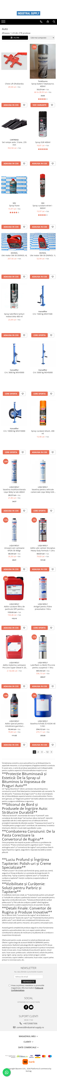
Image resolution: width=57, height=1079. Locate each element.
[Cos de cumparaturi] (48, 21)
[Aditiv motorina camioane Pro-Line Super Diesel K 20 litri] (14, 647)
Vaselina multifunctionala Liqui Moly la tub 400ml (14, 490)
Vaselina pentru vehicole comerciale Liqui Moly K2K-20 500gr (43, 490)
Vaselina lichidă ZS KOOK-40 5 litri (42, 724)
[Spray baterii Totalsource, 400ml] (43, 61)
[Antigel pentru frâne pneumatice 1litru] (43, 588)
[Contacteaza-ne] (41, 21)
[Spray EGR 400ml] (43, 124)
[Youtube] (31, 1007)
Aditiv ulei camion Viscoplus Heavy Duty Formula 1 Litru (42, 549)
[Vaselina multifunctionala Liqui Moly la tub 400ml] (14, 471)
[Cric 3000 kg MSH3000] (14, 354)
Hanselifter (42, 311)
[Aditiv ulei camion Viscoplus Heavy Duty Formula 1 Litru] (43, 530)
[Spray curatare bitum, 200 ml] (43, 413)
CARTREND (14, 140)
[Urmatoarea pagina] (51, 752)
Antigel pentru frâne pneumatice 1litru (43, 607)
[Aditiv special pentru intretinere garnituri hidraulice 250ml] (14, 705)
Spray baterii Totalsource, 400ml (42, 85)
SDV (14, 203)
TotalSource (42, 81)
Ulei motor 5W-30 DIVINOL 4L (14, 255)
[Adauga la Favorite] (24, 105)
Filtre (16, 37)
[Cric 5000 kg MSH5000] (43, 354)
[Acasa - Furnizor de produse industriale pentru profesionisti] (28, 13)
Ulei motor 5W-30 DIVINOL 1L (43, 255)
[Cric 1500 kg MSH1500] (43, 296)
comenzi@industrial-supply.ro (30, 1027)
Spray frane (14, 205)
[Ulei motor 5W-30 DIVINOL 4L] (14, 241)
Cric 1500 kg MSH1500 (43, 314)
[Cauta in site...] (54, 21)
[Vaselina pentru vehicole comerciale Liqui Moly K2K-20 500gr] (43, 471)
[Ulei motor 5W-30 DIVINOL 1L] (43, 241)
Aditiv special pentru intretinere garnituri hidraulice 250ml (14, 724)
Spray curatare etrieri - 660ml (43, 206)
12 (47, 752)
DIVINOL (14, 253)
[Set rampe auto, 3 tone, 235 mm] (14, 124)
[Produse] (3, 22)
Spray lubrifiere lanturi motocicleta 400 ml (14, 315)
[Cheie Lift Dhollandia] (14, 61)
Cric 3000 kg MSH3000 (14, 372)
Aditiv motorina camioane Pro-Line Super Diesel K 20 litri (14, 666)
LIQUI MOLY (14, 487)
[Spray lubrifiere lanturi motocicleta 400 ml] (14, 296)
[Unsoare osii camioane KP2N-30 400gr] (14, 530)
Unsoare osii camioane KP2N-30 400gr (14, 549)
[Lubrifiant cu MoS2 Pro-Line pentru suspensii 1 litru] (43, 647)
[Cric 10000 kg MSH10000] (14, 413)
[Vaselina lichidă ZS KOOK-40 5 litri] (43, 705)
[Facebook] (26, 1007)
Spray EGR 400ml (42, 142)
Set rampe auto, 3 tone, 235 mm (14, 143)
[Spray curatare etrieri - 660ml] (43, 185)
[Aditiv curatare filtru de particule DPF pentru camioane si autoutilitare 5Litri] (14, 588)
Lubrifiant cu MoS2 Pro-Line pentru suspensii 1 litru (42, 666)
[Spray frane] (14, 185)
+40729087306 (30, 1023)
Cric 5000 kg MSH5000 (43, 372)
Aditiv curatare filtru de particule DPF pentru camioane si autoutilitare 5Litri (14, 607)
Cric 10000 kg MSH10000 (14, 431)
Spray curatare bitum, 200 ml (42, 432)
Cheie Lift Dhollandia (14, 83)
